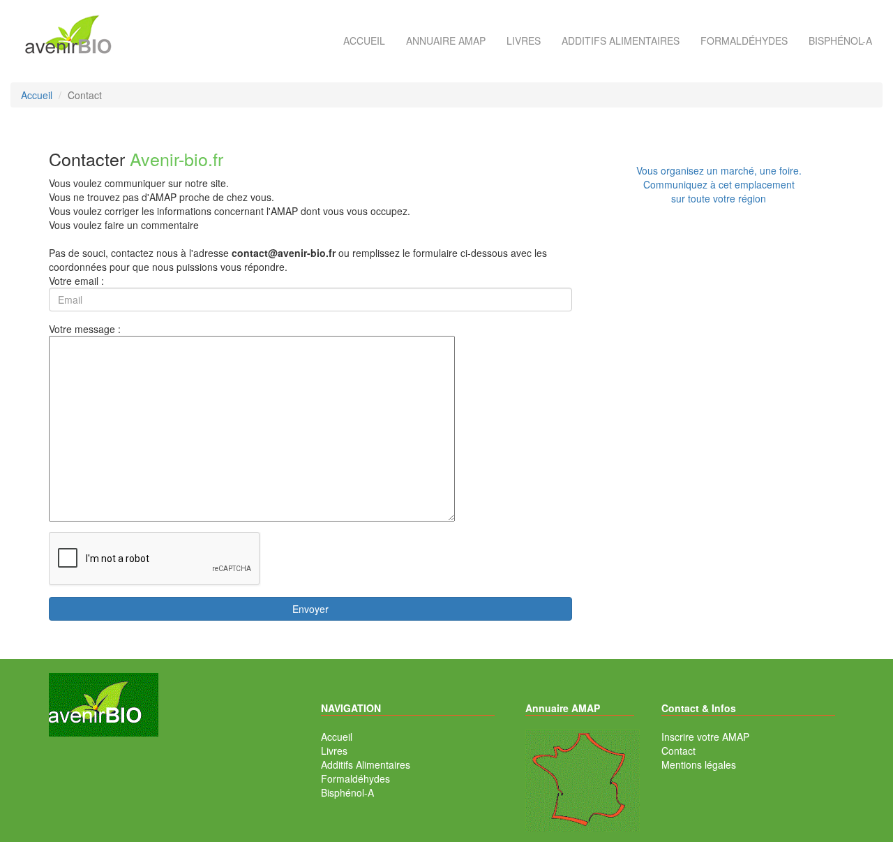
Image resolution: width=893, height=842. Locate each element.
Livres (523, 40)
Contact (678, 751)
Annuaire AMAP (446, 40)
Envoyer (310, 609)
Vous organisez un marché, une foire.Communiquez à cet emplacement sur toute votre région (719, 184)
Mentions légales (698, 764)
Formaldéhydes (744, 40)
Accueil (364, 40)
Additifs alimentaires (621, 40)
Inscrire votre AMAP (705, 737)
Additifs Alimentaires (365, 764)
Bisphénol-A (840, 40)
